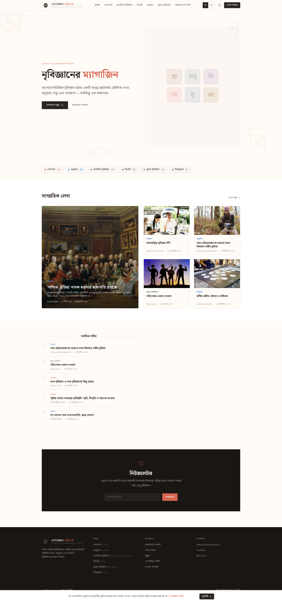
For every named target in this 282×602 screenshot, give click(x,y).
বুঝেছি (205, 596)
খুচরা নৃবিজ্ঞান (164, 5)
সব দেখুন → (234, 197)
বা (205, 5)
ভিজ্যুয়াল (100, 572)
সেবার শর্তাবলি (152, 567)
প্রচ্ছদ (97, 5)
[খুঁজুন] (219, 5)
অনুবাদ (150, 5)
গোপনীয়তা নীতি (152, 561)
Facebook (200, 550)
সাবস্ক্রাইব (169, 497)
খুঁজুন (147, 555)
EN (211, 5)
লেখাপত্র (108, 5)
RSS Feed (201, 555)
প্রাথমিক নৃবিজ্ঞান (125, 5)
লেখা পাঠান (232, 5)
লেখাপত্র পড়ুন (53, 105)
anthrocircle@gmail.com (207, 544)
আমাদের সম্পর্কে (183, 5)
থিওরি (139, 5)
